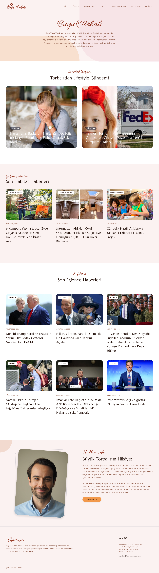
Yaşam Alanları (118, 6)
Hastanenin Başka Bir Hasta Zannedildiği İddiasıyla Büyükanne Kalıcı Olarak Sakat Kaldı (41, 137)
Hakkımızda (135, 6)
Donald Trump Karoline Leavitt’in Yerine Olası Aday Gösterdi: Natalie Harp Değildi (28, 338)
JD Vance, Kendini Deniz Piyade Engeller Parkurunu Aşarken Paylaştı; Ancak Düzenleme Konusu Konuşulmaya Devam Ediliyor (128, 342)
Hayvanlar (89, 6)
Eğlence (76, 6)
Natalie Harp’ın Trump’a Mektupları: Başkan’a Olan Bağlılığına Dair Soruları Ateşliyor (28, 404)
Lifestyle (102, 6)
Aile (66, 6)
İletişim (148, 6)
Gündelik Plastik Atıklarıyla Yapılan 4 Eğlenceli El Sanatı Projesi (125, 233)
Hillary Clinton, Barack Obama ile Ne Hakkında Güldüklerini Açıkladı (78, 338)
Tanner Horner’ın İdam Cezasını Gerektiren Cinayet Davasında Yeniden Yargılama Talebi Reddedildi (116, 137)
